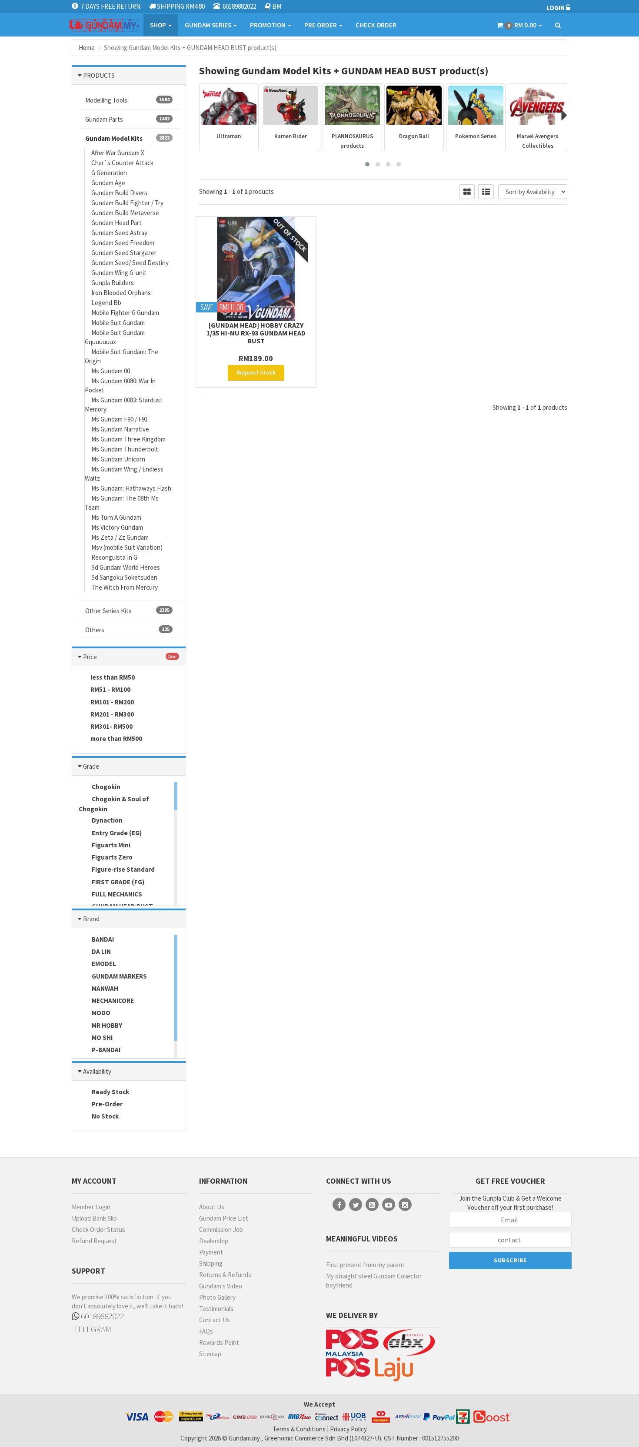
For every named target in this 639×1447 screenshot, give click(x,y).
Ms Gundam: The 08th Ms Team (122, 502)
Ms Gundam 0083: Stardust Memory (124, 404)
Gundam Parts (127, 119)
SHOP (158, 25)
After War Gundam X (117, 153)
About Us (211, 1207)
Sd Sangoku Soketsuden (124, 577)
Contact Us (214, 1320)
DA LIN (100, 951)
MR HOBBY (106, 1025)
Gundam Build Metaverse (125, 213)
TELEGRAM (91, 1329)
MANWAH (104, 988)
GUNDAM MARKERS (118, 976)
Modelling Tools (127, 100)
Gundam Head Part (116, 223)
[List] (486, 191)
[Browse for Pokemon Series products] (475, 105)
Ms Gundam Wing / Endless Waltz (124, 473)
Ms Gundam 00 (110, 371)
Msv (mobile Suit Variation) (127, 547)
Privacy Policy (348, 1429)
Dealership (213, 1241)
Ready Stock (109, 1092)
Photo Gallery (217, 1297)
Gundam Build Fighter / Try (127, 203)
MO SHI (101, 1037)
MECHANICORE (112, 1000)
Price (90, 657)
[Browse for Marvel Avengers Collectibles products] (537, 105)
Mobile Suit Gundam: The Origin (121, 356)
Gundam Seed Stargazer (123, 253)
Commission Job (221, 1229)
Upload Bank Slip (94, 1218)
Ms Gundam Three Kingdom (128, 439)
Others (127, 630)
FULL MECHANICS (116, 894)
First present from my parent (365, 1265)
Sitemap (210, 1354)
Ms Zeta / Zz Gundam (120, 537)
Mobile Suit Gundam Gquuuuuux (115, 337)
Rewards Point (219, 1342)
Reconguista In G (114, 557)
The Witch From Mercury (124, 587)
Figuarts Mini (110, 845)
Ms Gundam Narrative (120, 429)
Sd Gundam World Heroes (125, 567)
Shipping (211, 1263)
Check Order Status (98, 1229)
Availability (97, 1071)
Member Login (91, 1207)
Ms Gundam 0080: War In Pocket (120, 385)
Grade (91, 766)
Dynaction (106, 820)
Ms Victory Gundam (117, 527)
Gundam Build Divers (119, 193)
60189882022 (101, 1316)
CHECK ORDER (376, 25)
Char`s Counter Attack (122, 163)
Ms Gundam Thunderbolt (124, 449)
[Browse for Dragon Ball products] (414, 105)
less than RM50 (112, 677)
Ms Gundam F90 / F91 (119, 419)
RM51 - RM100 (110, 689)
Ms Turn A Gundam (116, 517)
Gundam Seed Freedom (122, 243)
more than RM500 (116, 738)
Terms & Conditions (299, 1429)
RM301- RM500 (111, 726)
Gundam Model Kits (127, 138)
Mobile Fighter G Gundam (125, 313)
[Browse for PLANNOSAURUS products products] (352, 105)
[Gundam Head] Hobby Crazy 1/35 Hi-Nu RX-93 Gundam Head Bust (256, 333)
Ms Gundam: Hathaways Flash (131, 488)
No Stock (104, 1116)
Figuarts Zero (111, 857)
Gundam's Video (220, 1286)
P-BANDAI (105, 1049)
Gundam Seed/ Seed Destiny (130, 263)
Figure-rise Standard (122, 869)
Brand (91, 919)
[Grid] (467, 191)
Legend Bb (106, 303)
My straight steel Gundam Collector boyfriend (374, 1280)
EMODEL (103, 963)
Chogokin (105, 787)
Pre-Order (106, 1104)
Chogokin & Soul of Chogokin (114, 804)
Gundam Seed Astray (119, 233)
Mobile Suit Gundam (118, 323)
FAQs (206, 1331)
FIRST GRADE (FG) (117, 882)
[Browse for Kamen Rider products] (290, 105)
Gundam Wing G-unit (118, 273)
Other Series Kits (127, 611)
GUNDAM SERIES (209, 25)
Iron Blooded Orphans (121, 293)
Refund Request (94, 1241)
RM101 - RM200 (112, 702)
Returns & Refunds (225, 1275)
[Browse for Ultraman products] (228, 105)
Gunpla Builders (112, 283)
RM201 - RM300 (112, 714)
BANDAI (102, 939)
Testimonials (216, 1308)
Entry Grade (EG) (116, 833)
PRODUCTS (99, 75)
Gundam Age (108, 183)
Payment (211, 1252)
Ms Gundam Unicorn (118, 459)
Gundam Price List (223, 1218)
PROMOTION (268, 25)
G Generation (109, 173)
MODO (100, 1013)
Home (87, 47)
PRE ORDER (321, 25)
